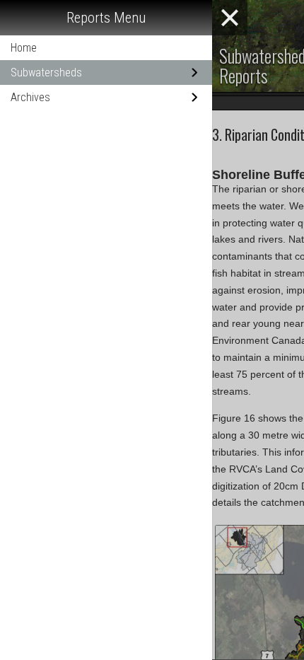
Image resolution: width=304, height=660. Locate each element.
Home (24, 47)
